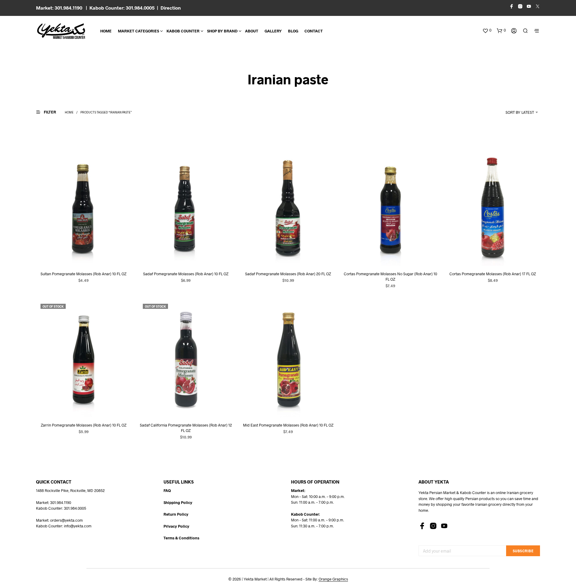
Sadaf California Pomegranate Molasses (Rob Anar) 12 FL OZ (186, 428)
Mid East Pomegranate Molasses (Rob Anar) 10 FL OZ (288, 425)
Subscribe (523, 551)
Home (106, 31)
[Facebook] (422, 525)
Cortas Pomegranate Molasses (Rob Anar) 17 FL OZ (492, 273)
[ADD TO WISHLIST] (83, 254)
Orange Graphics (333, 579)
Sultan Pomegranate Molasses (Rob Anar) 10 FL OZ (83, 273)
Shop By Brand (222, 31)
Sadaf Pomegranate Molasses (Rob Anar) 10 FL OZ (185, 273)
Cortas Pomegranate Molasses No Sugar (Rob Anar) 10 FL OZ (390, 276)
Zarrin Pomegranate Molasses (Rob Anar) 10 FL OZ (83, 425)
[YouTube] (444, 525)
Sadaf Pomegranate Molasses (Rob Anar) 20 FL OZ (288, 273)
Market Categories (138, 31)
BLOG (293, 31)
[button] (486, 30)
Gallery (273, 31)
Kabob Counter (183, 31)
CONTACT (313, 31)
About (251, 31)
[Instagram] (433, 525)
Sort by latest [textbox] (520, 112)
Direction (170, 8)
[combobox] (512, 112)
